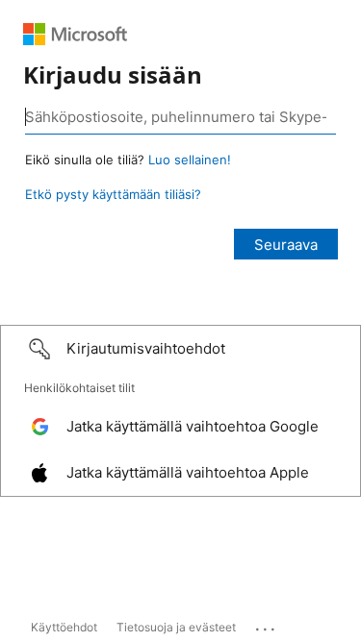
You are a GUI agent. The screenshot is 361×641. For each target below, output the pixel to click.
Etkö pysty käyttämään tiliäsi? (113, 194)
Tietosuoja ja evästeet (176, 627)
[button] (180, 349)
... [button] (266, 624)
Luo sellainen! (189, 159)
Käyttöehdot (64, 627)
